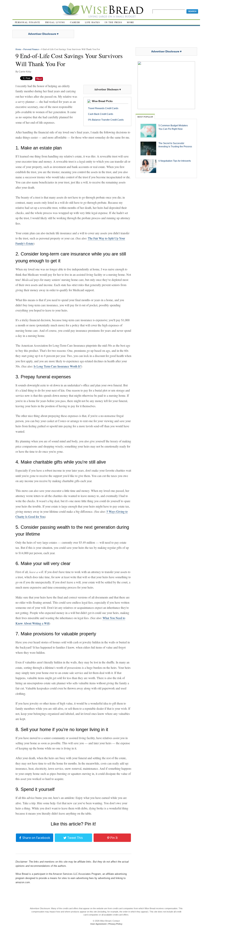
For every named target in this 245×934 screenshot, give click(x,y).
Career (75, 22)
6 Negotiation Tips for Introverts (174, 161)
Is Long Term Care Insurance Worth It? (57, 366)
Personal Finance (27, 22)
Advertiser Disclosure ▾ (43, 33)
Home (18, 49)
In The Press (113, 22)
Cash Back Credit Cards (100, 114)
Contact (116, 921)
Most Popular (145, 117)
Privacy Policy (115, 924)
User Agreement (98, 924)
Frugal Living (55, 22)
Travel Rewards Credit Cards (103, 108)
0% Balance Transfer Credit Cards (106, 119)
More (130, 22)
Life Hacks (92, 22)
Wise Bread (105, 921)
